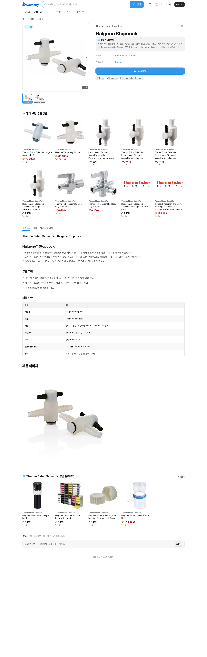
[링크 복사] (182, 26)
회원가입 (179, 4)
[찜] (150, 4)
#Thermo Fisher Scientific (131, 78)
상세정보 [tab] (26, 227)
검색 (139, 4)
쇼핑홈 (27, 12)
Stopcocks (119, 62)
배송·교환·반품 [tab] (46, 227)
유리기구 (31, 19)
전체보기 (181, 477)
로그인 (168, 4)
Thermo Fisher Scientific (109, 26)
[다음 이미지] (86, 57)
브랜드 (59, 12)
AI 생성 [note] (30, 27)
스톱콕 (40, 19)
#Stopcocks (112, 78)
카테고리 (38, 12)
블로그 (49, 12)
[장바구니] (157, 4)
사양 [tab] (35, 227)
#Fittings (100, 78)
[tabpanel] (103, 348)
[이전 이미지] (26, 57)
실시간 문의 (142, 71)
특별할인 (80, 12)
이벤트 (69, 12)
